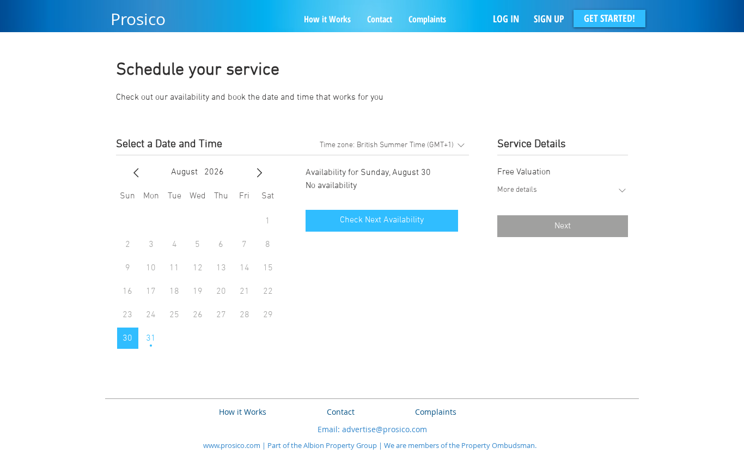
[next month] (259, 172)
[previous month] (136, 172)
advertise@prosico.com (384, 429)
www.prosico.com (231, 445)
